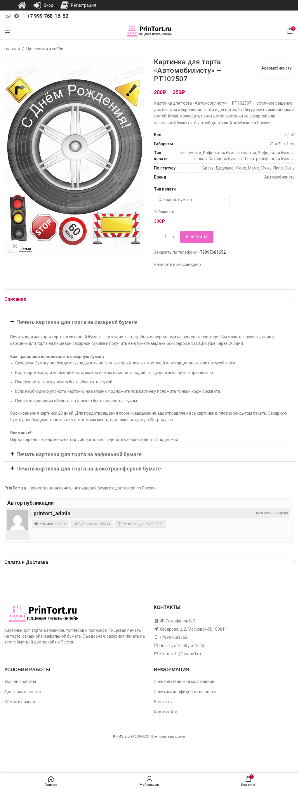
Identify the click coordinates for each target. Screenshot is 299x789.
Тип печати (165, 189)
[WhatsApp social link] (8, 15)
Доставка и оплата (22, 691)
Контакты (163, 701)
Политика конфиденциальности (185, 691)
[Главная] (22, 5)
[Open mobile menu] (7, 31)
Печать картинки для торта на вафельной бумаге (79, 454)
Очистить (166, 212)
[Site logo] (150, 30)
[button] (149, 322)
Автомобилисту (276, 68)
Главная (12, 48)
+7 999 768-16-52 (47, 16)
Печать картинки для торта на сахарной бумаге (76, 322)
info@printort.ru (186, 653)
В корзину (197, 237)
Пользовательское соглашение (184, 681)
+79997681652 (212, 252)
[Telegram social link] (16, 15)
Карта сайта (165, 712)
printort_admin (52, 513)
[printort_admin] (17, 520)
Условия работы (20, 681)
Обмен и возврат (20, 701)
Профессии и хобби (44, 48)
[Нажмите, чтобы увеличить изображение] (15, 246)
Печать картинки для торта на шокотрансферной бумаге (88, 469)
